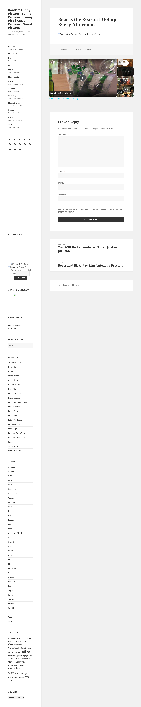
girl (27, 656)
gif (25, 656)
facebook (15, 652)
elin (9, 652)
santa (25, 669)
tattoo (21, 673)
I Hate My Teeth (15, 420)
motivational (17, 662)
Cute (10, 506)
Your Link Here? (15, 451)
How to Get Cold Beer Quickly (69, 62)
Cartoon (11, 480)
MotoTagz (12, 429)
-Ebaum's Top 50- (15, 362)
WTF (14, 125)
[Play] (125, 80)
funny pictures (18, 656)
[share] (112, 61)
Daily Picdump (14, 380)
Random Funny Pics (16, 433)
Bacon (30, 638)
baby (26, 638)
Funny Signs (13, 411)
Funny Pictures (14, 325)
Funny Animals (14, 393)
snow (16, 674)
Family (11, 520)
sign (11, 673)
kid (27, 658)
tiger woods (12, 677)
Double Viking (14, 384)
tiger (26, 673)
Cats (10, 484)
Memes (11, 559)
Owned (15, 111)
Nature (11, 573)
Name (61, 171)
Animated (12, 471)
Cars (10, 476)
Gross (15, 118)
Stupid (11, 608)
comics (24, 645)
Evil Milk (12, 389)
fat (28, 652)
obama (21, 665)
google (11, 658)
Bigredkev (12, 367)
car (13, 641)
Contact (11, 65)
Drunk (11, 511)
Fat (9, 524)
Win (10, 617)
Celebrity (16, 97)
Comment (64, 135)
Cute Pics (12, 328)
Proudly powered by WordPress (71, 285)
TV (9, 612)
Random (16, 47)
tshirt (20, 677)
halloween (23, 658)
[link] (52, 62)
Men (10, 564)
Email (61, 183)
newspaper (13, 665)
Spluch (11, 442)
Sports (11, 599)
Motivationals (17, 104)
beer (9, 641)
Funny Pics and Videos (17, 402)
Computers (13, 502)
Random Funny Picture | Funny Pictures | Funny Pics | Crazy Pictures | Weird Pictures (20, 19)
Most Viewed (13, 53)
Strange (11, 603)
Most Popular (13, 77)
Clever (15, 82)
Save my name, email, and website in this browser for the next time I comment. (90, 210)
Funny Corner (14, 398)
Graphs (11, 546)
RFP (79, 50)
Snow (10, 595)
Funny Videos (14, 415)
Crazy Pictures (14, 376)
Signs (14, 71)
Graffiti (11, 542)
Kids (10, 555)
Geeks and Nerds (15, 533)
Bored (10, 371)
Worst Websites (14, 446)
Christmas (12, 493)
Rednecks (12, 586)
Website (62, 194)
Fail (14, 59)
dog (20, 647)
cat (28, 641)
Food (10, 529)
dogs (23, 648)
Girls (10, 537)
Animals (15, 89)
